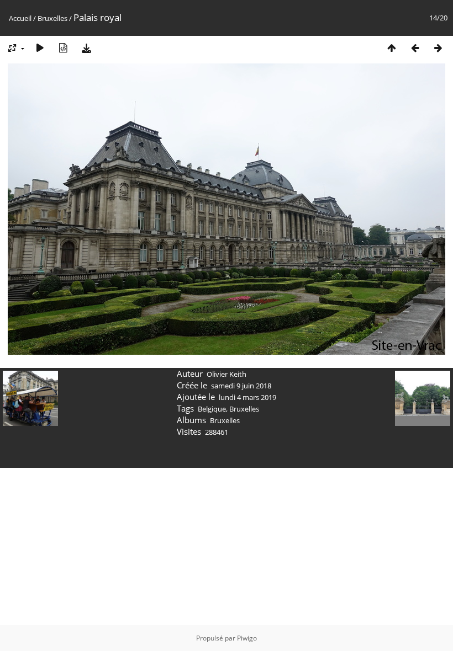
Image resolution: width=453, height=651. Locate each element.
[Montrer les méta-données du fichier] (63, 47)
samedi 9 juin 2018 (241, 386)
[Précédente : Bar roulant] (414, 47)
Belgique (212, 409)
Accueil (20, 18)
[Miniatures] (391, 47)
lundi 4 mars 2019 (247, 397)
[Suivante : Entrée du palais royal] (438, 47)
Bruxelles (52, 18)
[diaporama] (39, 47)
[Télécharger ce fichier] (86, 47)
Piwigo (247, 638)
